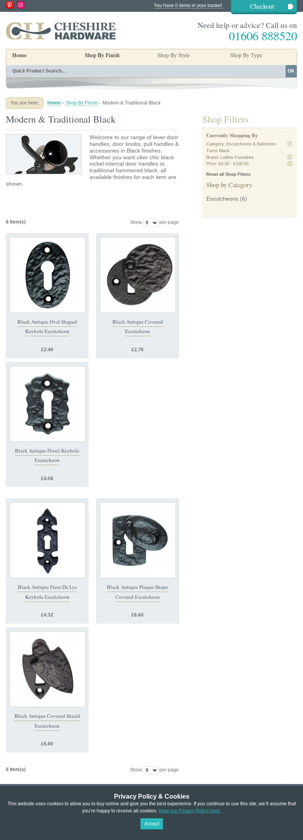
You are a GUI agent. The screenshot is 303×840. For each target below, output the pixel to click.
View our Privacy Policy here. (190, 811)
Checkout (262, 6)
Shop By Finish (81, 103)
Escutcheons (222, 199)
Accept (151, 824)
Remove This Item (290, 144)
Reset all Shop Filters (228, 174)
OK (291, 71)
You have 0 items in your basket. (188, 5)
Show (136, 222)
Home (19, 55)
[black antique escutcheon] (47, 275)
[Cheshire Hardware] (61, 30)
